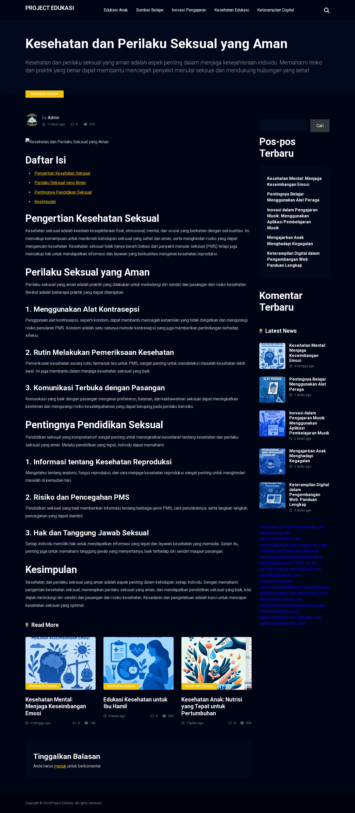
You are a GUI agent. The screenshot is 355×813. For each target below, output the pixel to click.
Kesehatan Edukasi (231, 10)
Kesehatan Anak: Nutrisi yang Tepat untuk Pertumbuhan (211, 706)
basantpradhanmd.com (279, 575)
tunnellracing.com (275, 532)
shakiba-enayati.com (278, 593)
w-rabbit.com (271, 551)
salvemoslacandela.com (281, 587)
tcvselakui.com (272, 526)
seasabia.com (316, 587)
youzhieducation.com (278, 545)
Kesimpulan (45, 201)
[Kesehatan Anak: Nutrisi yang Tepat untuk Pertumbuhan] (216, 663)
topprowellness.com (278, 617)
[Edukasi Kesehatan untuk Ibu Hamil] (138, 663)
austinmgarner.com (276, 563)
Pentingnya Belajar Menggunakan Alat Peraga (293, 197)
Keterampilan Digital (275, 10)
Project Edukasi (49, 8)
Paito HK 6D (305, 563)
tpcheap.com (309, 617)
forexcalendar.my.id (301, 551)
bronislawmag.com (276, 581)
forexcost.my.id (273, 557)
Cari (262, 116)
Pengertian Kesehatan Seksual (62, 173)
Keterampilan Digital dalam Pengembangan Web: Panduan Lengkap (293, 259)
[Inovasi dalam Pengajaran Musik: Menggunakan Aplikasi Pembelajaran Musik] (272, 435)
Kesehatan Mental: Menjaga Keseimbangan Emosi (55, 706)
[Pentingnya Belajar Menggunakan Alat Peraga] (272, 401)
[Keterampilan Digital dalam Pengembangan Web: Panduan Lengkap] (272, 506)
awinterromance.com (278, 569)
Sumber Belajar (149, 10)
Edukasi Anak (116, 10)
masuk (60, 766)
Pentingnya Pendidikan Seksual (63, 192)
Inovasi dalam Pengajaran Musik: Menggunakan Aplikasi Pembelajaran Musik (292, 219)
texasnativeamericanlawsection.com (292, 605)
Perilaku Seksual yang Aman (60, 182)
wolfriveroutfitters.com (280, 538)
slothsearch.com (312, 593)
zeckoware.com (313, 545)
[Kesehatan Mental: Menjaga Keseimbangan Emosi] (60, 663)
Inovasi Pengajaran (189, 10)
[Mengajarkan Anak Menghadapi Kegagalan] (272, 473)
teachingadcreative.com (280, 599)
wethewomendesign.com (282, 623)
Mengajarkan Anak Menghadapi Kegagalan (290, 240)
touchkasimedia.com (306, 526)
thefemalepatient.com (279, 611)
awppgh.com (309, 569)
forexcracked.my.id (305, 557)
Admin (53, 117)
